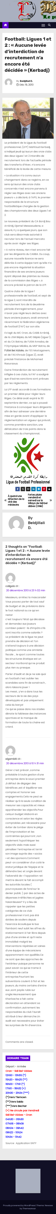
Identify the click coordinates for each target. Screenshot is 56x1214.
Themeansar (29, 1208)
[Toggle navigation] (43, 25)
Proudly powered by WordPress (19, 1205)
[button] (50, 25)
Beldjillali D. (26, 81)
